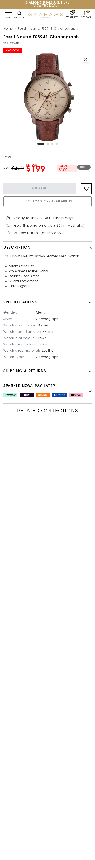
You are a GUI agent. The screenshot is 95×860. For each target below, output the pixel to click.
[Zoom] (85, 59)
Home (8, 28)
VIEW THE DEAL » (46, 6)
